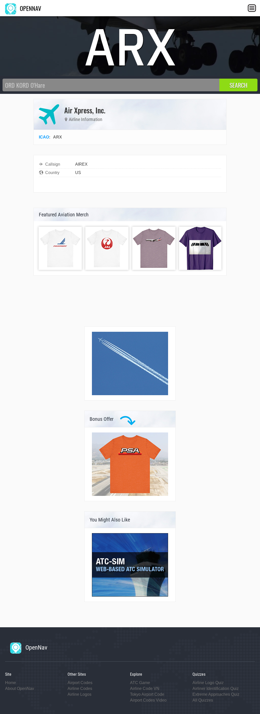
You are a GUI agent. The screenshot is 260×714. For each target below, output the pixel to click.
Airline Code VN (144, 688)
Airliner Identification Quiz (215, 688)
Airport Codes (80, 683)
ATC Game (140, 683)
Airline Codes (80, 688)
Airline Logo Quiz (208, 683)
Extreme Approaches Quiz (215, 694)
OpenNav (35, 647)
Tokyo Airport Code (147, 694)
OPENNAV (29, 8)
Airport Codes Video (148, 700)
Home (10, 683)
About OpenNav (19, 688)
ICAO (44, 137)
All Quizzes (202, 700)
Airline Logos (79, 694)
